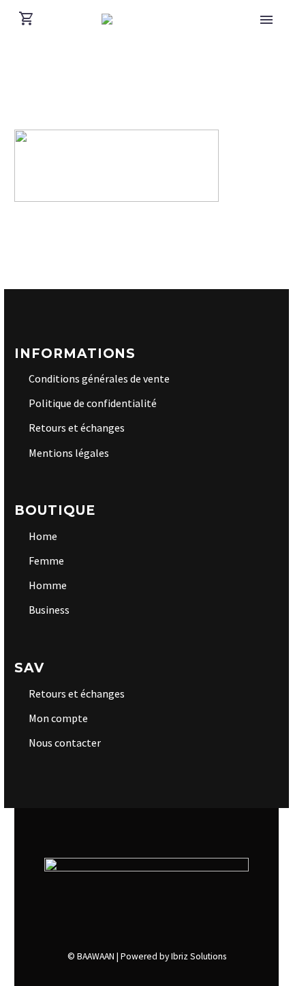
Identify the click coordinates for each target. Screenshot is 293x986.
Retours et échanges (77, 427)
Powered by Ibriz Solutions (173, 956)
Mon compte (58, 718)
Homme (48, 585)
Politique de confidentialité (93, 403)
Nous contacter (65, 742)
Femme (46, 560)
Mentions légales (69, 453)
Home (43, 536)
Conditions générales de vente (99, 378)
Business (49, 609)
